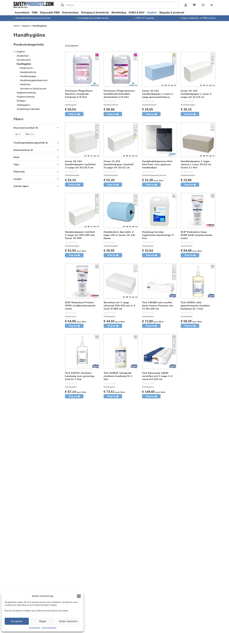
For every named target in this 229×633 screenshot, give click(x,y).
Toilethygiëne (23, 105)
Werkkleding (118, 12)
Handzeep (25, 84)
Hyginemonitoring (25, 96)
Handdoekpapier (149, 105)
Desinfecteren (24, 59)
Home (16, 25)
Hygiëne (152, 12)
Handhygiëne (71, 105)
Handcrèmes (186, 246)
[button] (78, 596)
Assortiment (22, 12)
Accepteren (17, 621)
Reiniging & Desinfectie (95, 12)
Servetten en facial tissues (33, 88)
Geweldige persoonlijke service (93, 18)
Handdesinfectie (111, 105)
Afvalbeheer (23, 55)
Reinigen (21, 100)
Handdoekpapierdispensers (154, 175)
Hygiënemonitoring (26, 92)
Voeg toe (150, 184)
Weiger (42, 621)
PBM (34, 12)
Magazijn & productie (171, 12)
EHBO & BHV (137, 12)
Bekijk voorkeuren (68, 621)
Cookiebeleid (34, 628)
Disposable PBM (50, 12)
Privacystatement (49, 628)
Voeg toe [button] (73, 114)
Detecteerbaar (70, 12)
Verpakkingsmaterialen (28, 109)
